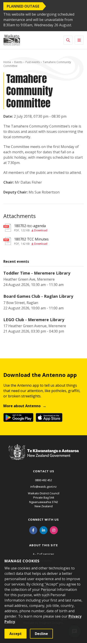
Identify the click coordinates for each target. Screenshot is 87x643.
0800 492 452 (43, 480)
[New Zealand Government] (43, 456)
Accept (15, 633)
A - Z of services (43, 554)
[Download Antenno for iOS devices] (49, 417)
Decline (41, 633)
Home (7, 62)
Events (18, 62)
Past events (32, 62)
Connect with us (43, 520)
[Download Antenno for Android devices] (18, 417)
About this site (43, 545)
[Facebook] (33, 530)
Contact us (43, 471)
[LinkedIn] (43, 530)
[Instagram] (54, 530)
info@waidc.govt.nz (43, 487)
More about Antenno (22, 405)
